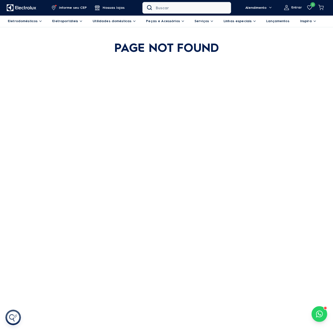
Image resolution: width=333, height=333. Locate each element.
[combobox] (186, 8)
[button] (69, 7)
